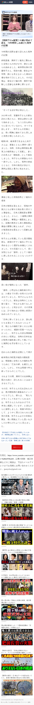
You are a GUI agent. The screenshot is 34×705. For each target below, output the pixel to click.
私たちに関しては (6, 702)
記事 (25, 2)
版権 (29, 702)
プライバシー (24, 702)
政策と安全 (14, 702)
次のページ (17, 447)
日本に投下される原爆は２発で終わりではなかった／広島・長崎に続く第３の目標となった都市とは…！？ (16, 441)
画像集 (30, 2)
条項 (18, 702)
